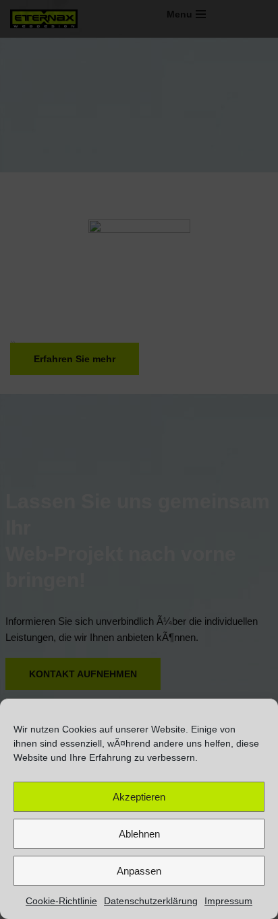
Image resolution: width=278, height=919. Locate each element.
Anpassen (139, 871)
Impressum (228, 900)
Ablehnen (139, 834)
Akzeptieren (139, 797)
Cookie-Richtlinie (61, 900)
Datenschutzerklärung (151, 900)
